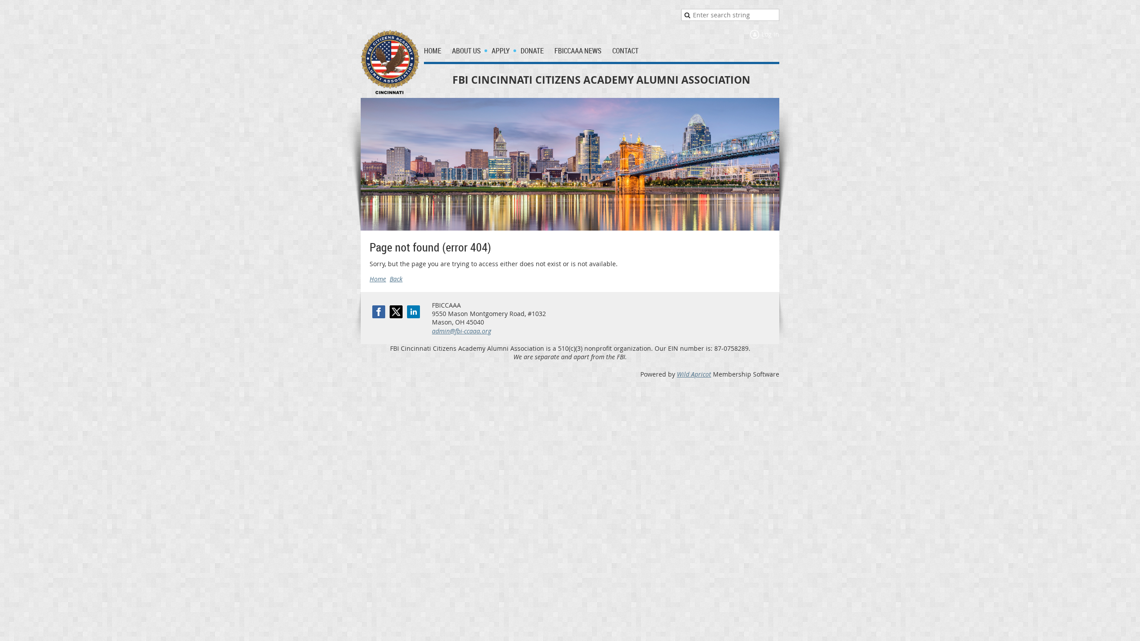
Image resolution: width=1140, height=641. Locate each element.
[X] (396, 311)
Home (378, 279)
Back (396, 279)
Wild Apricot (694, 374)
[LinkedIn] (413, 311)
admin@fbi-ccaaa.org (461, 331)
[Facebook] (378, 311)
